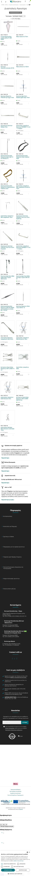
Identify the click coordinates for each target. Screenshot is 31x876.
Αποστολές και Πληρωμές (10, 526)
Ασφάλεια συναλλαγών (15, 793)
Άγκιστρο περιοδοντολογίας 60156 (7, 67)
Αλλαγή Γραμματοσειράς (7, 826)
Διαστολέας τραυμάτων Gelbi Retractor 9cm (7, 398)
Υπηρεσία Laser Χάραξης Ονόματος (12, 557)
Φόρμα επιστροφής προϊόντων (11, 578)
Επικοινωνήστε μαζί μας (9, 588)
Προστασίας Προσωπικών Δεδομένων (13, 730)
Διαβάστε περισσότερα (18, 860)
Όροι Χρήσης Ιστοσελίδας (15, 791)
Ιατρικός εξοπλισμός (13, 4)
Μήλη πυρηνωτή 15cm (22, 36)
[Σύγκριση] (12, 31)
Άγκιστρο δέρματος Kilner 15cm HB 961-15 (23, 307)
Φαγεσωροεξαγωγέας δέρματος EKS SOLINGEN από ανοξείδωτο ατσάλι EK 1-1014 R (7, 308)
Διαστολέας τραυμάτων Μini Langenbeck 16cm (7, 216)
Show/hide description (15, 12)
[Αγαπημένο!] (12, 28)
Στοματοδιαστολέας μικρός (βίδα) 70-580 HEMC (6, 38)
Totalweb (21, 809)
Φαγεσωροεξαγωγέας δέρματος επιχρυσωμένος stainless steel (8, 187)
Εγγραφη (25, 722)
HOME (2, 4)
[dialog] (15, 863)
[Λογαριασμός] (25, 1)
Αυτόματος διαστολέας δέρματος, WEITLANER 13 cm (7, 368)
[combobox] (27, 852)
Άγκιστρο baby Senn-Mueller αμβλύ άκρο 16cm (23, 96)
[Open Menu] (1, 1)
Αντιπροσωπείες (7, 516)
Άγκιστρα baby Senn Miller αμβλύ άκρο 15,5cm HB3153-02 (7, 277)
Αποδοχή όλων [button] (8, 870)
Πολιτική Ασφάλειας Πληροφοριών (15, 795)
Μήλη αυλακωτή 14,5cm (22, 66)
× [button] (29, 852)
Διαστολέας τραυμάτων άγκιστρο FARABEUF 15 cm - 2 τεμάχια (23, 247)
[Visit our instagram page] (15, 658)
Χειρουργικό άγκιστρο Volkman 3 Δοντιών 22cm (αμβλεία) (22, 217)
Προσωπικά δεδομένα (15, 789)
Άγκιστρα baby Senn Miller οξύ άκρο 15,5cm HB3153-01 (23, 277)
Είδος (6, 4)
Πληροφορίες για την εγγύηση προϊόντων (14, 547)
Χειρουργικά (22, 4)
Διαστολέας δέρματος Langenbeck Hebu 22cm (7, 338)
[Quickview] (12, 25)
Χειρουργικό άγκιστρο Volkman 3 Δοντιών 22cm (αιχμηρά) (7, 247)
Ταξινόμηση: (9, 16)
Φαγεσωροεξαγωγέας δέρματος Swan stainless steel (22, 157)
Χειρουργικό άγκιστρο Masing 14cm (6, 126)
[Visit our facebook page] (13, 658)
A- (1, 824)
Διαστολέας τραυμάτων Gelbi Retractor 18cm (22, 338)
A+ (4, 824)
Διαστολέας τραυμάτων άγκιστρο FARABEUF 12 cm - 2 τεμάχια (23, 127)
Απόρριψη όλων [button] (23, 870)
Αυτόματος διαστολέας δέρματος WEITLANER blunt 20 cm (22, 399)
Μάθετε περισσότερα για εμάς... (18, 677)
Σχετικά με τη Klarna (8, 536)
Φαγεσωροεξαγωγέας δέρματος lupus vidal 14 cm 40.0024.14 (7, 157)
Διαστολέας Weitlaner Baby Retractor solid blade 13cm (7, 429)
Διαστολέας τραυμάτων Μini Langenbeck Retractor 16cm (23, 187)
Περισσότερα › (5, 458)
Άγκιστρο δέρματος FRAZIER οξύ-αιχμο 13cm (7, 96)
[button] (15, 873)
